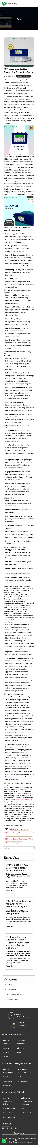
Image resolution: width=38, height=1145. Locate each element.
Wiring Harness (9, 1117)
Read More (10, 891)
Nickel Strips (7, 1086)
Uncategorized (13, 999)
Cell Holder (7, 1077)
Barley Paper (8, 1072)
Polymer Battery (14, 994)
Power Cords (8, 1113)
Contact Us (27, 1113)
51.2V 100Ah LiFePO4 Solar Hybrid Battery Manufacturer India (18, 876)
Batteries (21, 1044)
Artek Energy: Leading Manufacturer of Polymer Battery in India (17, 912)
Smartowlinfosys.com (25, 1142)
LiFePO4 (10, 985)
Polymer (6, 1052)
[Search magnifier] (34, 848)
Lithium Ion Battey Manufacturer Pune (19, 839)
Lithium (6, 1048)
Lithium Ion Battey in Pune (19, 829)
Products (23, 1081)
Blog (19, 1052)
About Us (20, 1048)
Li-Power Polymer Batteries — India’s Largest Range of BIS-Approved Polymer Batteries (18, 953)
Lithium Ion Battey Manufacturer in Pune (17, 834)
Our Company (25, 1072)
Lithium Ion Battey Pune (13, 843)
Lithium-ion (18, 825)
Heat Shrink (7, 1081)
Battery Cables (9, 1108)
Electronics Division (7, 1102)
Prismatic (6, 1044)
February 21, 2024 (23, 76)
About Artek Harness (27, 1102)
